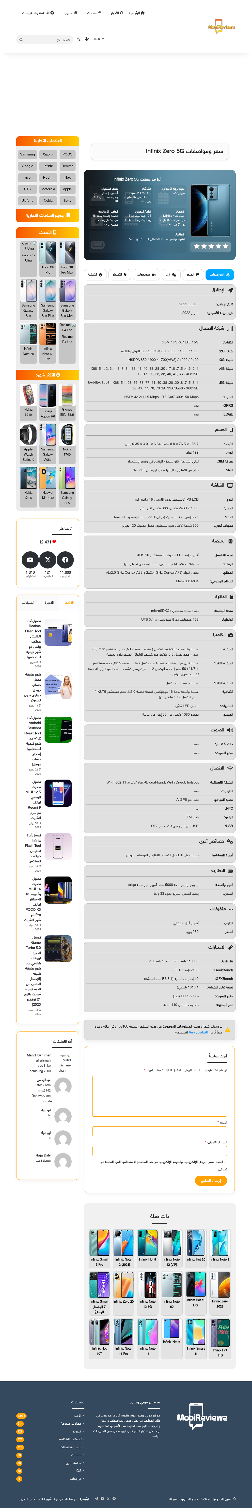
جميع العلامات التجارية (45, 215)
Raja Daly (43, 1156)
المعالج (228, 573)
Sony (67, 201)
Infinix (48, 166)
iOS (78, 1471)
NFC (229, 809)
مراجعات (75, 1479)
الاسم (222, 1123)
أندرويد (77, 1432)
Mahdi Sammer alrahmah (39, 1058)
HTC (27, 189)
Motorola (48, 189)
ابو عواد (46, 1110)
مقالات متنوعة (71, 1424)
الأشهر (69, 603)
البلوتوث (227, 791)
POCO (68, 155)
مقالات (92, 13)
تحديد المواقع (224, 800)
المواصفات (217, 275)
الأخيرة (49, 603)
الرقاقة (228, 564)
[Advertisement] (126, 94)
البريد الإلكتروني (216, 1142)
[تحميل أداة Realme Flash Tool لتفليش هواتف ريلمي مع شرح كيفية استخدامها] (58, 632)
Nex (67, 178)
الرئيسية (135, 13)
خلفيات (76, 1455)
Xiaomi (48, 155)
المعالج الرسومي (222, 581)
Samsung (27, 155)
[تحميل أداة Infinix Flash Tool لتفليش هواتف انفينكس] (58, 846)
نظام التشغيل (224, 555)
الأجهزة (69, 13)
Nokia (48, 201)
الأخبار (115, 13)
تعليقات (28, 603)
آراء (168, 275)
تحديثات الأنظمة (70, 1440)
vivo (27, 178)
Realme (68, 166)
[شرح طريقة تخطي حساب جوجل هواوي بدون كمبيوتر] (58, 685)
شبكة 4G (226, 369)
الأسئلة (92, 275)
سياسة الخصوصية (65, 1499)
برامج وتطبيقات (70, 1447)
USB (229, 826)
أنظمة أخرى (73, 1463)
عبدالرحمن (44, 1080)
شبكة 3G (226, 360)
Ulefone (27, 201)
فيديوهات (143, 275)
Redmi (48, 178)
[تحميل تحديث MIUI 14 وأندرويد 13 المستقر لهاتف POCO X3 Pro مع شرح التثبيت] (58, 890)
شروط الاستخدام (41, 1499)
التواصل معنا (198, 1033)
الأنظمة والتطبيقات (36, 13)
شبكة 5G (226, 383)
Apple (67, 189)
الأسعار (117, 275)
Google (27, 166)
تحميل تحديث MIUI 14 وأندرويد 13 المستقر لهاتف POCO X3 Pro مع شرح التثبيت (32, 899)
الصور (190, 275)
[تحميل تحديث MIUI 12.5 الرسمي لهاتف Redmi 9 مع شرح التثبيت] (58, 793)
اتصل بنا (22, 1499)
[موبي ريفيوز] (222, 26)
